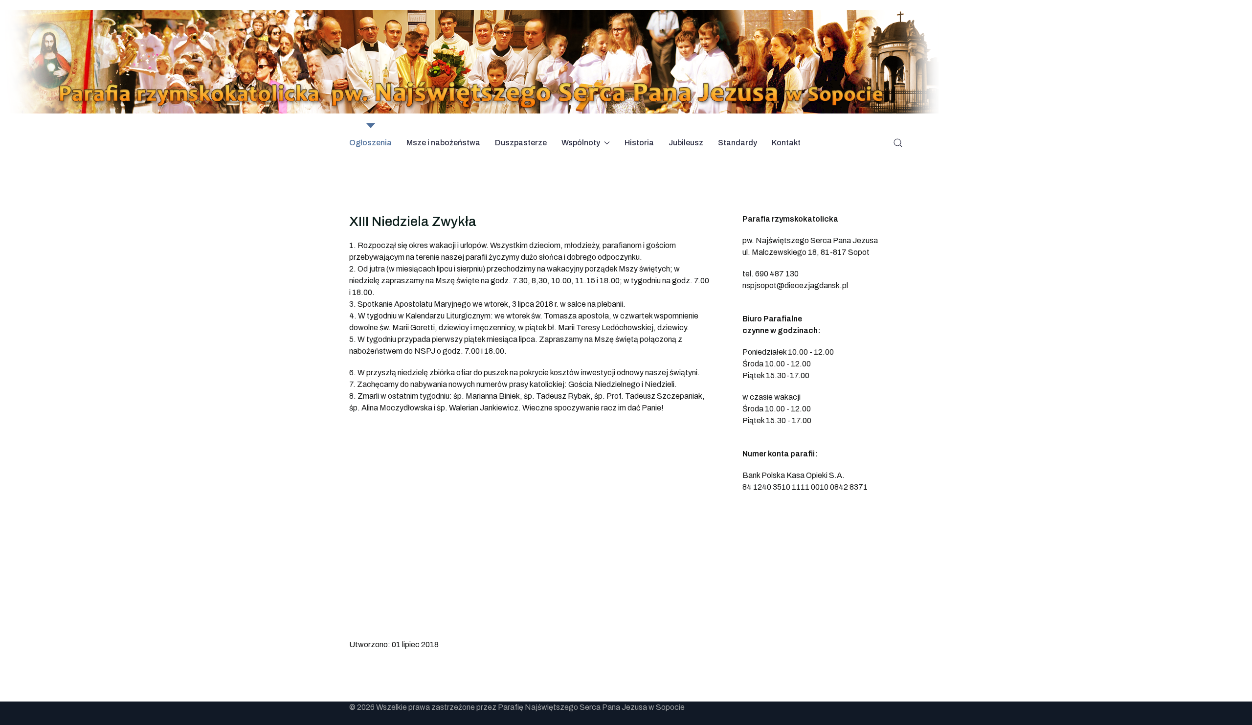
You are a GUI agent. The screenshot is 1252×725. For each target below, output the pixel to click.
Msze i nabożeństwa (443, 142)
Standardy (737, 142)
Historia (639, 142)
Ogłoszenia (370, 142)
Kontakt (786, 142)
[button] (898, 143)
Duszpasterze (521, 142)
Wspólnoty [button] (580, 142)
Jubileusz (686, 142)
